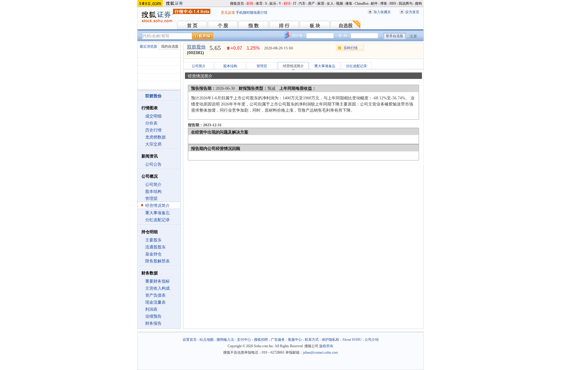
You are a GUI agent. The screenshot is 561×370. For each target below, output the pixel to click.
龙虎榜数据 (155, 137)
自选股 (346, 25)
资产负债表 (155, 295)
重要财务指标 (157, 281)
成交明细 (153, 116)
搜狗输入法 (225, 340)
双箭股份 (196, 46)
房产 (311, 3)
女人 (330, 3)
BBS (392, 3)
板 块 (315, 25)
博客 (383, 3)
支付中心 (244, 340)
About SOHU (352, 340)
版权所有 (326, 346)
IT (294, 3)
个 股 (223, 25)
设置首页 (190, 340)
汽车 (302, 3)
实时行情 (351, 48)
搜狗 (418, 3)
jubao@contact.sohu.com (320, 352)
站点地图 (207, 340)
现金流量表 (155, 302)
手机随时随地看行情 (251, 13)
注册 (413, 36)
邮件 (374, 3)
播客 (348, 3)
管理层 (151, 198)
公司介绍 (372, 340)
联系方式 (312, 340)
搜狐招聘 (261, 340)
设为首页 (412, 12)
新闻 (249, 3)
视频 (339, 3)
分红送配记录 (157, 220)
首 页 (192, 25)
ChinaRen (361, 3)
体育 (259, 3)
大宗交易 (153, 144)
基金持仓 (153, 254)
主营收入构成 (157, 288)
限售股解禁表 (157, 261)
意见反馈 (228, 13)
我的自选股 (170, 46)
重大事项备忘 (157, 213)
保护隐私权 (330, 340)
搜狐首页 (237, 3)
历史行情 (153, 130)
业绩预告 (153, 316)
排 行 (284, 25)
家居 (320, 3)
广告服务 (278, 340)
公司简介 (153, 184)
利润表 (151, 309)
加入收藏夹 (382, 12)
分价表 (151, 123)
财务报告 (153, 323)
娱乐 (272, 3)
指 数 (253, 25)
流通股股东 (155, 247)
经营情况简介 (157, 205)
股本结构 (153, 191)
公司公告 (153, 164)
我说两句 (406, 3)
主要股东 (153, 240)
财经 (287, 3)
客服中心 (295, 340)
